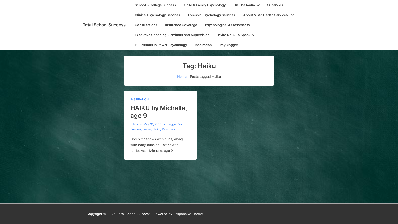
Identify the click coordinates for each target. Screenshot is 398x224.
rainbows (168, 129)
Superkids (275, 5)
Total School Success (104, 24)
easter (147, 129)
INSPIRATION (139, 99)
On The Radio (244, 5)
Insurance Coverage (181, 25)
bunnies (135, 129)
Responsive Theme (188, 214)
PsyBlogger (229, 45)
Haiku (156, 129)
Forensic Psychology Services (211, 15)
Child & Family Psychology (205, 5)
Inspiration (203, 45)
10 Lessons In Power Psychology (161, 45)
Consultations (146, 25)
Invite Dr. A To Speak (233, 35)
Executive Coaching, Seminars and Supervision (172, 35)
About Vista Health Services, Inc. (269, 15)
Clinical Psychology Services (157, 15)
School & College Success (155, 5)
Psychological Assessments (227, 25)
